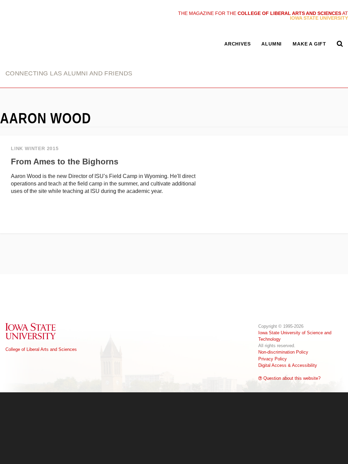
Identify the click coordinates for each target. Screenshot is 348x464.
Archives (237, 44)
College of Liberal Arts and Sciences (41, 349)
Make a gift (309, 44)
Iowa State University (30, 331)
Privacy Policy (272, 358)
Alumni (271, 44)
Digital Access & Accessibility (287, 365)
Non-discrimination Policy (283, 352)
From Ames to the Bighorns (64, 161)
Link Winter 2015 (35, 148)
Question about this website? (291, 378)
